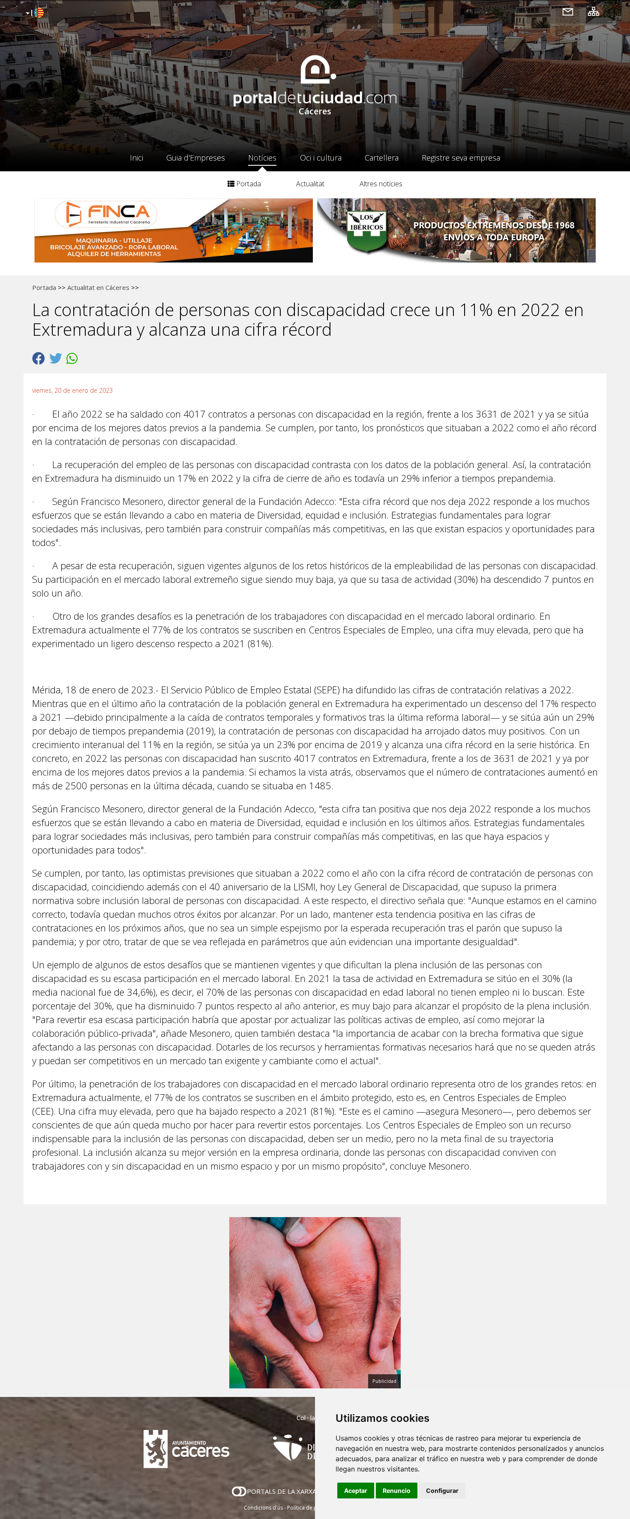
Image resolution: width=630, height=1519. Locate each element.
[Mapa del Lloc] (593, 11)
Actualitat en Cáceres (98, 287)
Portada (247, 183)
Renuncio (397, 1490)
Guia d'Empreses (195, 157)
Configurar (442, 1490)
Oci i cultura (321, 157)
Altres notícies (381, 183)
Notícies (262, 157)
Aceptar (355, 1490)
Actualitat (310, 183)
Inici (136, 157)
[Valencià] (34, 13)
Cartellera (382, 157)
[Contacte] (567, 11)
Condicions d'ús (263, 1507)
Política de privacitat (311, 1507)
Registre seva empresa (461, 157)
